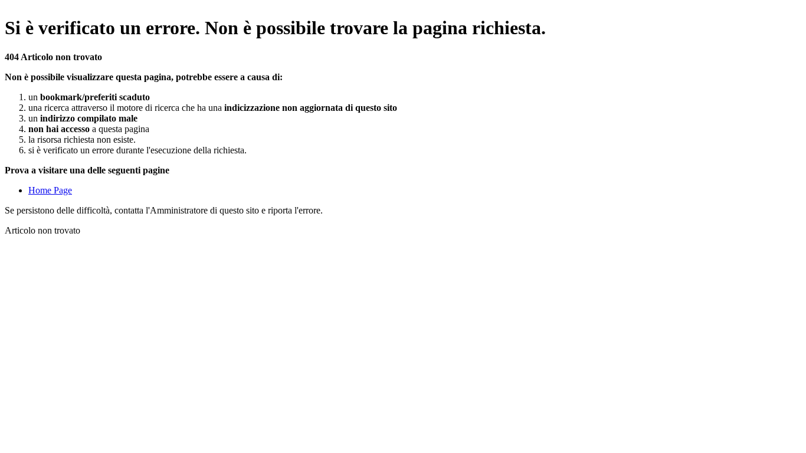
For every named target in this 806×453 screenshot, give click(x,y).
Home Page (50, 190)
